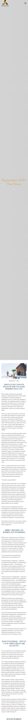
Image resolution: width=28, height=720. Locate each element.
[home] (5, 3)
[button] (25, 3)
